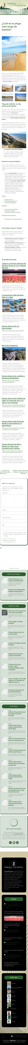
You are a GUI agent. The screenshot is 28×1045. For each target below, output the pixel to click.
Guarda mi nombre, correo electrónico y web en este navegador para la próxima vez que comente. (15, 534)
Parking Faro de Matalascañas (13, 219)
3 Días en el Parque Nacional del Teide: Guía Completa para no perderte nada (13, 912)
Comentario (5, 493)
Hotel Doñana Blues (10, 202)
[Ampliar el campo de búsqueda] (15, 12)
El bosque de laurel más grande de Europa (5, 472)
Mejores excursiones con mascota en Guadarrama (13, 938)
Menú (3, 1036)
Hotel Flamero (9, 199)
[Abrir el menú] (11, 12)
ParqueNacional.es (18, 834)
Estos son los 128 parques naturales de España (14, 951)
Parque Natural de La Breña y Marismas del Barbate (13, 377)
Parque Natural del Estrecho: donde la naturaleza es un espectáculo (13, 423)
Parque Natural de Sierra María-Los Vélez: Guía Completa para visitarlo (11, 446)
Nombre (4, 510)
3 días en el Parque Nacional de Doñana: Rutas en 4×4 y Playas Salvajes (14, 265)
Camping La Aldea (10, 210)
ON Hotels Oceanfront (11, 201)
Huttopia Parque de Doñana (12, 212)
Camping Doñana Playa (11, 209)
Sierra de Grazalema (10, 345)
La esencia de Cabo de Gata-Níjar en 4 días (13, 296)
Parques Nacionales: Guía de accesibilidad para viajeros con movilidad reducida (12, 964)
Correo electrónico (6, 517)
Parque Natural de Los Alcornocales (10, 327)
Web (3, 525)
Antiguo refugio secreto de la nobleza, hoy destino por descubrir (20, 472)
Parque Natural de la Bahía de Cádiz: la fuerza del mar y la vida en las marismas (13, 400)
